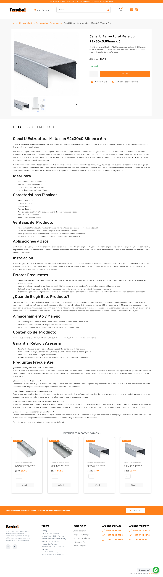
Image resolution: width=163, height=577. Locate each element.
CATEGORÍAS (43, 10)
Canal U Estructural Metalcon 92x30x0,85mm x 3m (133, 466)
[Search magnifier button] (108, 10)
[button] (17, 64)
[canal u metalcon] (46, 64)
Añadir (125, 74)
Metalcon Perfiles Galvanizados (33, 23)
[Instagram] (136, 9)
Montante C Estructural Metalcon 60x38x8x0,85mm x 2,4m (25, 466)
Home (14, 23)
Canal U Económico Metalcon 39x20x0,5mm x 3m (60, 466)
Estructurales (56, 23)
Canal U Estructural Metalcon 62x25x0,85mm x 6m (96, 466)
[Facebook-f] (15, 546)
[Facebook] (131, 9)
